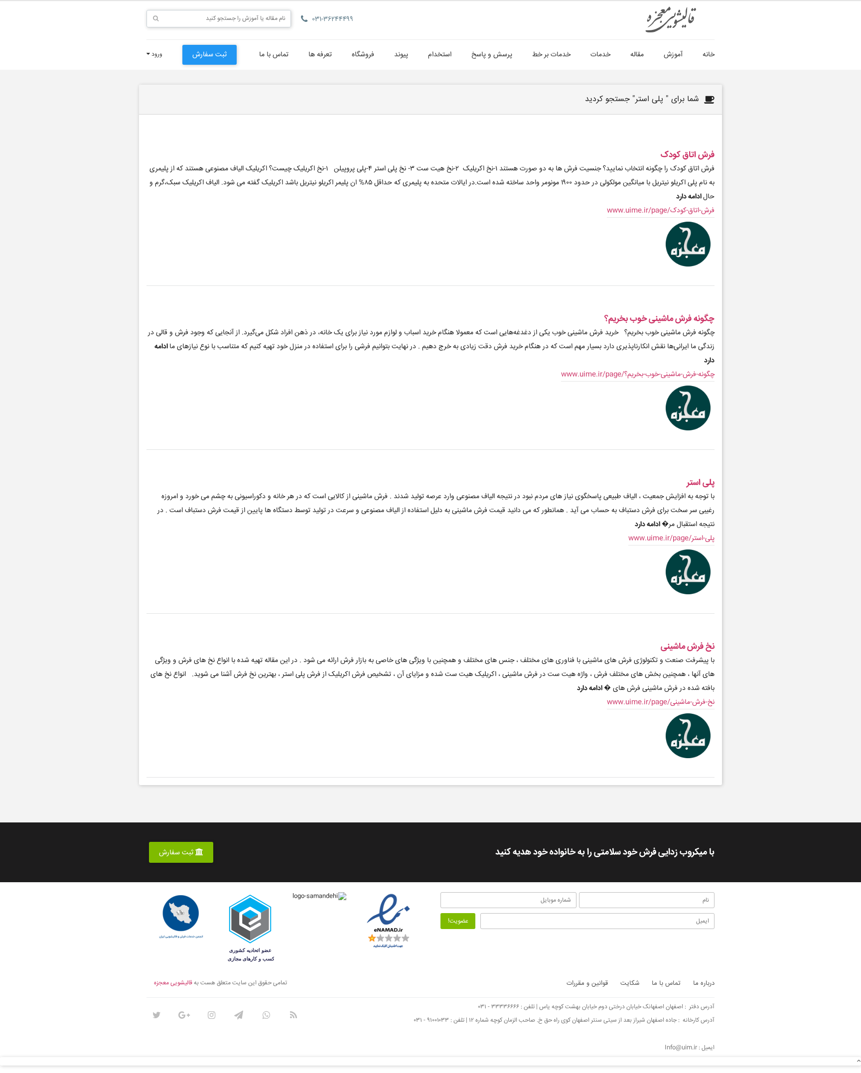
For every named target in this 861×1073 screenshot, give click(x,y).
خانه (709, 54)
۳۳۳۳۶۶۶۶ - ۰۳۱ (498, 1007)
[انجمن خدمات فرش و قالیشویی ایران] (181, 917)
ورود (156, 54)
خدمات (600, 54)
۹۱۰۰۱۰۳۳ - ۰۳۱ (431, 1020)
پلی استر (701, 483)
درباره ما (704, 983)
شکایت (629, 983)
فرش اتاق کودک (688, 155)
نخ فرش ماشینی (688, 647)
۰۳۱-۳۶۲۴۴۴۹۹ (332, 19)
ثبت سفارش (209, 54)
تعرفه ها (320, 54)
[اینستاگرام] (211, 1015)
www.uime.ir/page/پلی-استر (671, 538)
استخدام (439, 54)
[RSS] (293, 1015)
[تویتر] (156, 1015)
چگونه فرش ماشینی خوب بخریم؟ (659, 319)
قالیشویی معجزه (173, 983)
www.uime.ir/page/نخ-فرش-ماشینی (661, 702)
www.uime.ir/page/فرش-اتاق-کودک (661, 210)
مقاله (637, 54)
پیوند (401, 54)
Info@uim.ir (681, 1048)
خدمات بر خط (551, 54)
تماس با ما (273, 54)
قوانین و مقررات (587, 983)
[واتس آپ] (266, 1015)
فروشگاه (363, 54)
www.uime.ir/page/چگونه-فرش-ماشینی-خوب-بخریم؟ (638, 374)
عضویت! (458, 921)
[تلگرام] (239, 1015)
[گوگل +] (184, 1015)
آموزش (673, 54)
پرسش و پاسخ (491, 54)
